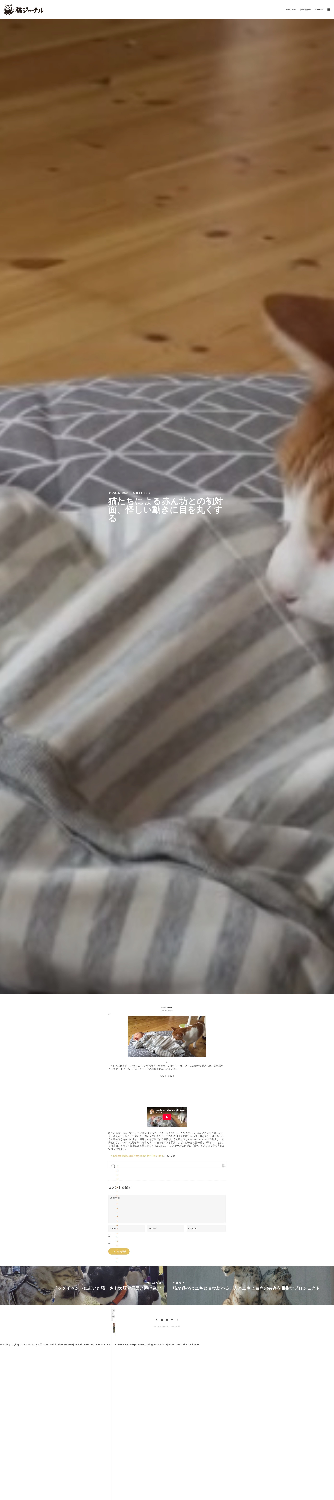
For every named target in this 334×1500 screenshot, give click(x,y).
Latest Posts (113, 1315)
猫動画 (125, 493)
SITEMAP (319, 9)
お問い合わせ (305, 9)
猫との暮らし (114, 493)
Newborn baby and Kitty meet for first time (137, 1155)
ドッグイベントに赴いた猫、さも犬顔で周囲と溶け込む (107, 1288)
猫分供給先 (291, 9)
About (113, 1306)
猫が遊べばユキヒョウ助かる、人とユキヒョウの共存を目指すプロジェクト (246, 1288)
